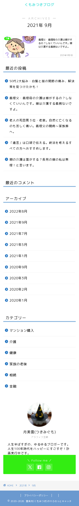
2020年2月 (18, 289)
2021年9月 (18, 222)
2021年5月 (18, 244)
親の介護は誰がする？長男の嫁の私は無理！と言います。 (39, 162)
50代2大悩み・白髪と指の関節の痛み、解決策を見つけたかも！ (42, 84)
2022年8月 (18, 211)
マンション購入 (21, 330)
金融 (12, 386)
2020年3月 (18, 278)
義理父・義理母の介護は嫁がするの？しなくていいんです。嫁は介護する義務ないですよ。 (40, 103)
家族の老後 (18, 364)
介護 (12, 341)
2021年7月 (18, 233)
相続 (12, 375)
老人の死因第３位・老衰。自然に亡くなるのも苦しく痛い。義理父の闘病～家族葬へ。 (40, 125)
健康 (12, 352)
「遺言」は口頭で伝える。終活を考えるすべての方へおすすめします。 (40, 145)
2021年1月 (18, 256)
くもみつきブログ (39, 4)
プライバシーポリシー (36, 495)
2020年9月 (18, 267)
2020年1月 (18, 300)
